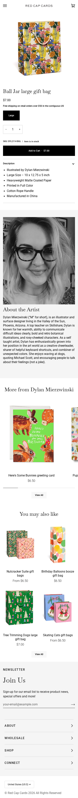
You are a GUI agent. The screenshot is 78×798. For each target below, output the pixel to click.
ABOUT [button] (10, 725)
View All (39, 495)
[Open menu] (8, 6)
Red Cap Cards (17, 793)
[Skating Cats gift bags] (58, 608)
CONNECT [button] (12, 763)
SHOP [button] (9, 750)
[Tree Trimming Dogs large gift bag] (20, 608)
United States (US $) (18, 784)
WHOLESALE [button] (15, 738)
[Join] (70, 704)
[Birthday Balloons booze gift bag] (58, 545)
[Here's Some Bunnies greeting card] (31, 435)
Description (9, 163)
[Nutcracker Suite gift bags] (20, 545)
